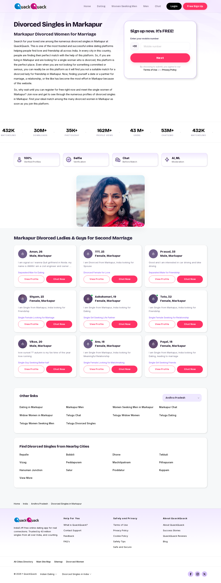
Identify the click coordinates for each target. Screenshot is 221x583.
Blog (165, 541)
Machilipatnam (122, 462)
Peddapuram (73, 462)
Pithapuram (166, 462)
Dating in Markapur (31, 407)
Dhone (117, 454)
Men (146, 6)
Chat (158, 6)
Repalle (24, 454)
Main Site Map (43, 561)
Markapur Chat (168, 407)
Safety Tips (119, 541)
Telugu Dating (167, 415)
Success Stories (171, 530)
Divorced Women (75, 561)
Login (174, 6)
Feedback (69, 536)
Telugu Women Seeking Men (37, 423)
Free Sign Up (195, 6)
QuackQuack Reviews (175, 536)
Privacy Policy (169, 69)
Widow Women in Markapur (36, 415)
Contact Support (72, 530)
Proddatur (118, 470)
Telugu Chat (73, 415)
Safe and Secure (122, 547)
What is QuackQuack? (76, 524)
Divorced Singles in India (75, 574)
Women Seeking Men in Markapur (133, 407)
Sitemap (58, 561)
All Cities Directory (23, 561)
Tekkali (163, 454)
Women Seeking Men (124, 6)
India (25, 503)
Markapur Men (75, 407)
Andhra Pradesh (39, 503)
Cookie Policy (120, 536)
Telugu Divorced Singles (81, 423)
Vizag (23, 462)
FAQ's (67, 541)
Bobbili (70, 454)
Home (87, 6)
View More (26, 477)
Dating (101, 6)
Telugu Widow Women (126, 415)
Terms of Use (150, 69)
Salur (69, 470)
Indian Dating (47, 574)
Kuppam (164, 470)
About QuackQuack (173, 524)
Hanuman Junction (31, 470)
